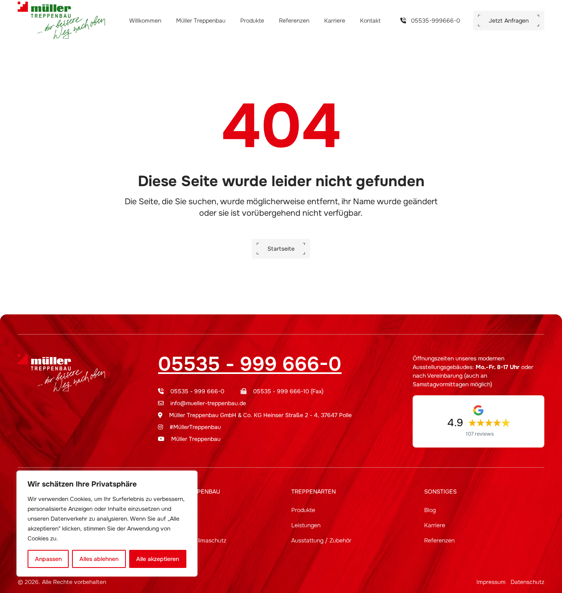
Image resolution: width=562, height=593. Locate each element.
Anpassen (48, 559)
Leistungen (305, 525)
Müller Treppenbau (201, 20)
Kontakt (370, 20)
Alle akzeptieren (157, 559)
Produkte (253, 20)
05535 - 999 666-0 (249, 364)
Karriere (335, 20)
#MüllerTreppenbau (195, 427)
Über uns (170, 510)
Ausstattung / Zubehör (321, 540)
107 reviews (480, 434)
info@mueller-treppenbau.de (208, 403)
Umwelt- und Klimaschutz (192, 540)
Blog (430, 510)
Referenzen (295, 20)
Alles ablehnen (98, 559)
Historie (168, 525)
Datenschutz (527, 582)
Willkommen (146, 20)
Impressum (491, 582)
